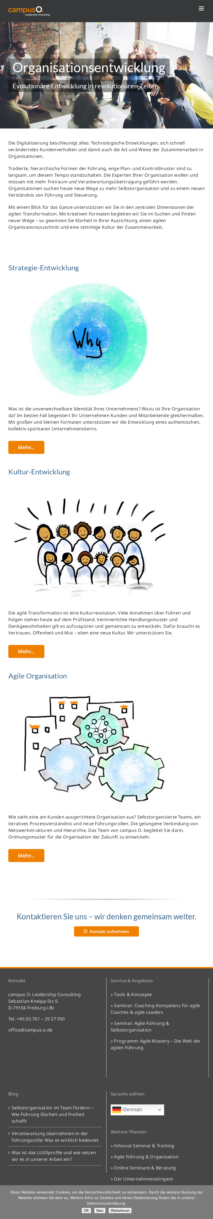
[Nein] (206, 1202)
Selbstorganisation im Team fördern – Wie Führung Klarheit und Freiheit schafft (52, 1114)
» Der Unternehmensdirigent (142, 1179)
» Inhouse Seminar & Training (142, 1146)
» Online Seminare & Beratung (143, 1168)
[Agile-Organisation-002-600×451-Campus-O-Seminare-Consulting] (91, 688)
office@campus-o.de (30, 1030)
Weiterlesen (120, 1210)
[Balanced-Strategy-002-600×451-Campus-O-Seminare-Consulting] (91, 483)
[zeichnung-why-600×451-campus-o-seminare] (91, 279)
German (132, 1109)
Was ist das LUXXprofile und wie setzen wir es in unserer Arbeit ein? (54, 1155)
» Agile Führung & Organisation (145, 1157)
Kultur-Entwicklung (39, 471)
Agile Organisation (37, 675)
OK (86, 1210)
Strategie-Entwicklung (43, 267)
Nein (99, 1210)
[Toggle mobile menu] (202, 8)
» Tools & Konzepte (131, 994)
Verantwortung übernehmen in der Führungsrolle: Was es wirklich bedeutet (55, 1136)
